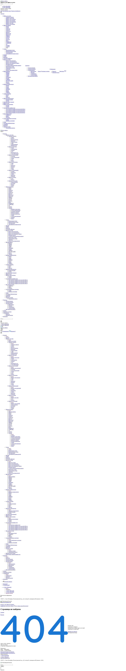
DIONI (9, 256)
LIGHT (10, 277)
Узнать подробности (15, 11)
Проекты (5, 300)
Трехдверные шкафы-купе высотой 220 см (17, 282)
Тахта (12, 168)
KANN (10, 276)
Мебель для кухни (12, 146)
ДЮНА (10, 245)
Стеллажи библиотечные (11, 294)
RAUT (9, 261)
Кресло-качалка (14, 139)
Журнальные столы (12, 221)
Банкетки (8, 296)
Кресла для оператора (13, 231)
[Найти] (1, 5)
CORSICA (10, 285)
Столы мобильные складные (12, 289)
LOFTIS (10, 198)
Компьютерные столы (13, 222)
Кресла (10, 252)
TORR (9, 258)
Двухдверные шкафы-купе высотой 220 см (18, 279)
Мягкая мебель (9, 242)
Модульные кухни (10, 284)
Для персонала (11, 223)
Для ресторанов (9, 301)
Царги (12, 218)
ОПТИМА (10, 248)
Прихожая (13, 172)
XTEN (9, 189)
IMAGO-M (10, 195)
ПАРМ (9, 249)
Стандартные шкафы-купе (12, 278)
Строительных (11, 308)
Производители (9, 315)
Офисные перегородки (11, 269)
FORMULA (11, 203)
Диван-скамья (14, 142)
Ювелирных (11, 304)
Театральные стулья (12, 238)
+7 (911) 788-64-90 (6, 7)
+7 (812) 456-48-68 (6, 6)
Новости (8, 314)
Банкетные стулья (12, 237)
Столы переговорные (16, 216)
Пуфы (7, 292)
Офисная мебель (10, 186)
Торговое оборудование (11, 272)
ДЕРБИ (10, 244)
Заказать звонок (9, 593)
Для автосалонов (9, 302)
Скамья (12, 171)
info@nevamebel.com (6, 602)
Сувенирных (11, 307)
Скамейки (8, 295)
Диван (12, 137)
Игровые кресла (12, 235)
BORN (9, 262)
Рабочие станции (15, 212)
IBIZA (9, 287)
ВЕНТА (10, 243)
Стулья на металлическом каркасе (15, 236)
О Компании (6, 312)
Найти (2, 666)
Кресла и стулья (9, 230)
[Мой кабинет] (1, 12)
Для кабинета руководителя (14, 224)
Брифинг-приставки (15, 209)
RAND (9, 271)
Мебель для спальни (13, 162)
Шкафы (7, 225)
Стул (12, 151)
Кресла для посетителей (13, 232)
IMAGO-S (10, 196)
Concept (10, 208)
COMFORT (11, 204)
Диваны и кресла (12, 136)
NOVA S (10, 201)
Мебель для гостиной (13, 155)
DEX (9, 267)
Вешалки (8, 228)
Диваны (10, 254)
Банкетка (13, 140)
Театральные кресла (12, 298)
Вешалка (13, 176)
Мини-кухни (9, 274)
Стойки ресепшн (10, 264)
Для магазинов (9, 303)
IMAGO (10, 193)
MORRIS (10, 259)
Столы (7, 219)
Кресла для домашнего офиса (15, 234)
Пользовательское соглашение (7, 651)
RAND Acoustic (11, 270)
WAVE (9, 188)
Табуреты (10, 239)
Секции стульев (9, 297)
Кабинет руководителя (11, 255)
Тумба (12, 147)
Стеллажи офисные (10, 229)
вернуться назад (73, 632)
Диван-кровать (14, 144)
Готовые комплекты (15, 213)
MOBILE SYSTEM (12, 291)
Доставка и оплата (7, 311)
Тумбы (12, 215)
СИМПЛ (10, 250)
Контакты (5, 316)
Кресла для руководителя (14, 241)
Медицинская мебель (10, 309)
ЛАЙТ (9, 246)
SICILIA (10, 288)
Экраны (13, 217)
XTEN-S (10, 191)
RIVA (9, 202)
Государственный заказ (6, 11)
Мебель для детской (13, 180)
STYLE (10, 199)
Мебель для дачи (12, 177)
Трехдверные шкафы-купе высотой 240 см (17, 283)
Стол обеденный (15, 153)
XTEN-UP (10, 192)
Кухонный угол (14, 152)
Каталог (5, 133)
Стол (12, 159)
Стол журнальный (15, 157)
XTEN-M (10, 190)
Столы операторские (15, 210)
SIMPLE (10, 197)
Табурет (13, 150)
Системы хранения (15, 211)
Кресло (12, 138)
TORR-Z (10, 263)
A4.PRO (10, 206)
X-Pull (9, 290)
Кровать (13, 166)
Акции (4, 310)
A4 (9, 205)
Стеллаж (13, 156)
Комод (12, 160)
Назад (7, 336)
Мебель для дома (10, 134)
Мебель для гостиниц (11, 275)
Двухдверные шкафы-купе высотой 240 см (18, 281)
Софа (12, 143)
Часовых (10, 305)
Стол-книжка (14, 149)
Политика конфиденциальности (8, 653)
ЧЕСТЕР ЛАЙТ (12, 251)
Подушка (13, 183)
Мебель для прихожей (13, 170)
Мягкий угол (14, 145)
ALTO (9, 257)
